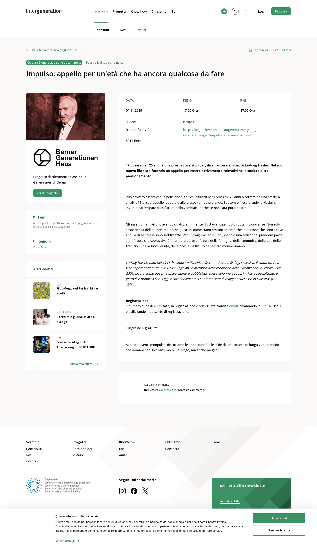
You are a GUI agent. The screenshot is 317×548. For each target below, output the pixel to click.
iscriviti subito (230, 501)
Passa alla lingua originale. (104, 63)
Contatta (172, 449)
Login (262, 11)
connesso (165, 390)
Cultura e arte (62, 226)
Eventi (141, 30)
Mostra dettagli (65, 540)
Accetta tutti (279, 518)
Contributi (102, 30)
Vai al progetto (47, 193)
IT (245, 11)
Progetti (119, 11)
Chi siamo (159, 11)
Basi (122, 449)
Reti (123, 30)
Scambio (101, 11)
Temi (175, 11)
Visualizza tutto (81, 364)
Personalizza (277, 530)
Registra (281, 11)
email (233, 306)
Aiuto (123, 455)
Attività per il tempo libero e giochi (53, 223)
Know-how (139, 11)
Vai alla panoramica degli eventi (54, 50)
